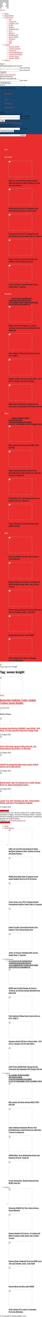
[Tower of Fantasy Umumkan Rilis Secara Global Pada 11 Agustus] (20, 280)
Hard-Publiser (9, 15)
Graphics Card (14, 23)
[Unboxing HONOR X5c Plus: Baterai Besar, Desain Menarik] (20, 552)
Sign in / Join (8, 94)
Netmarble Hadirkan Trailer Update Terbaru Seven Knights (18, 702)
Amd (10, 41)
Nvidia (11, 25)
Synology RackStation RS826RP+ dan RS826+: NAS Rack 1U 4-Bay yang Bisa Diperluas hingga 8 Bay (20, 729)
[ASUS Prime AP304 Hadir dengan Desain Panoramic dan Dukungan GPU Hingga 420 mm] (20, 400)
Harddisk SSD (14, 29)
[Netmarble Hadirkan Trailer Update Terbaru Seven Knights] (11, 693)
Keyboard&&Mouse (16, 52)
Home (6, 14)
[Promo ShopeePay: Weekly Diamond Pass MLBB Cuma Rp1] (20, 519)
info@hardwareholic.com (16, 820)
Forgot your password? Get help (11, 123)
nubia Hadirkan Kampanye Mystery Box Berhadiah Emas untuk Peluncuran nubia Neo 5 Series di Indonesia (25, 473)
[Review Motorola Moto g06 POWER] (20, 631)
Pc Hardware (8, 17)
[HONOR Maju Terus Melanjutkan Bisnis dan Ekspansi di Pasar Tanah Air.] (20, 494)
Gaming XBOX (14, 58)
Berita (2, 695)
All (10, 299)
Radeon (11, 27)
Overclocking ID (9, 107)
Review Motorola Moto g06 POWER (21, 635)
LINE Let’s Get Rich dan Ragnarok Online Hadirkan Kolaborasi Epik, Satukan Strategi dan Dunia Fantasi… (24, 183)
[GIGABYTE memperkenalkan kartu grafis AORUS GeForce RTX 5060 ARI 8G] (5, 760)
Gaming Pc (12, 50)
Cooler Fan (12, 21)
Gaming (7, 45)
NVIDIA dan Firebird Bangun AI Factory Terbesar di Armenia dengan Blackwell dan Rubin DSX (24, 328)
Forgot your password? (8, 74)
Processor (12, 39)
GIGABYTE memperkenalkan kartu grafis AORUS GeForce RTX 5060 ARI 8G (19, 765)
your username (25, 68)
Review (7, 60)
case (10, 19)
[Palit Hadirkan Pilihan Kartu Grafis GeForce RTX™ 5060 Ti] (20, 349)
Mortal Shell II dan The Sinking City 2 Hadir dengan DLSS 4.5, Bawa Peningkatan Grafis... (20, 784)
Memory (11, 33)
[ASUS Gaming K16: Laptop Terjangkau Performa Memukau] (20, 654)
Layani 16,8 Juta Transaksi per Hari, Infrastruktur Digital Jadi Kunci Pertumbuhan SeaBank (20, 802)
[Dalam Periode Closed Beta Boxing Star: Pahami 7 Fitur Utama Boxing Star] (20, 255)
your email (23, 80)
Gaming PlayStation (15, 54)
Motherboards (13, 35)
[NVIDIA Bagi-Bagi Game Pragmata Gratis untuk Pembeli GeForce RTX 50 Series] (20, 204)
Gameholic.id (8, 103)
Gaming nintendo (14, 48)
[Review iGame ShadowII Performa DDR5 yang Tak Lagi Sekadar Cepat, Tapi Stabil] (20, 605)
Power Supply (13, 37)
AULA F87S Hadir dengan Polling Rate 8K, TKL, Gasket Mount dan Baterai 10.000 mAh (18, 747)
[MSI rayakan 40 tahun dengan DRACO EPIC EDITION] (20, 441)
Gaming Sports (14, 56)
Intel (10, 43)
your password (25, 70)
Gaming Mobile (14, 47)
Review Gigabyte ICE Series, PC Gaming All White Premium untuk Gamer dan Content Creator (24, 584)
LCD (10, 31)
